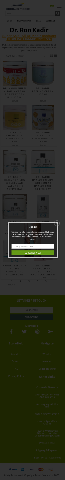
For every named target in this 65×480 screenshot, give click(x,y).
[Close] (57, 223)
